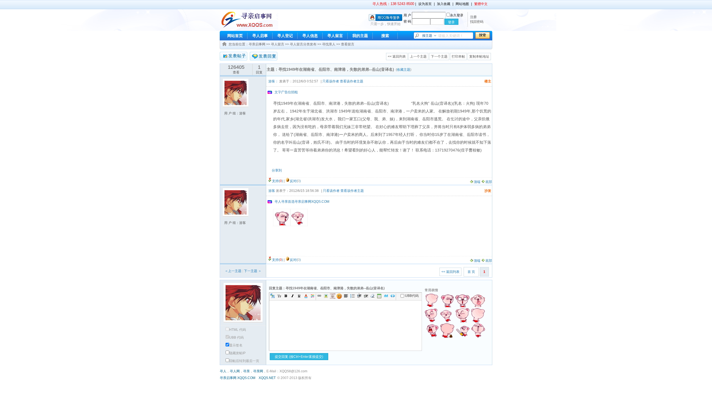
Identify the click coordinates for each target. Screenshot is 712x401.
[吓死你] (478, 315)
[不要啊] (462, 300)
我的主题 (360, 35)
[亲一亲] (478, 300)
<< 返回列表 (397, 56)
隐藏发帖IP (237, 353)
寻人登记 (285, 35)
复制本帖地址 (479, 56)
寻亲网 (258, 371)
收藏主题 (403, 70)
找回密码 (476, 22)
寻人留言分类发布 (303, 44)
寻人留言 (335, 35)
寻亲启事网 (257, 44)
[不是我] (447, 300)
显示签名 (236, 345)
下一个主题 (439, 56)
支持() (277, 181)
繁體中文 (481, 4)
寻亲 (246, 371)
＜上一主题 (233, 271)
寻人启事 (260, 35)
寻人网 (235, 371)
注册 (473, 17)
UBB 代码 (236, 337)
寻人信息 (310, 35)
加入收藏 (443, 4)
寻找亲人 (328, 44)
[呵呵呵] (462, 330)
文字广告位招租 (286, 92)
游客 (271, 191)
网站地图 (462, 4)
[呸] (478, 330)
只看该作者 (330, 81)
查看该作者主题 (351, 81)
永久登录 (456, 15)
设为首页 (425, 4)
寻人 (223, 371)
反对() (295, 181)
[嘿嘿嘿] (432, 315)
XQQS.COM (246, 378)
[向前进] (462, 315)
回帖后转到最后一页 (244, 361)
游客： (273, 81)
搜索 (385, 35)
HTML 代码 (237, 330)
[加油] (447, 315)
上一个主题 (418, 56)
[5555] (432, 300)
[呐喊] (432, 330)
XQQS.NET (267, 378)
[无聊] (447, 330)
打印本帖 (458, 56)
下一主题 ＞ (252, 271)
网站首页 (235, 35)
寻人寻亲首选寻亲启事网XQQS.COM (302, 202)
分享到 (277, 170)
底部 (488, 182)
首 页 (471, 272)
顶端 (477, 182)
